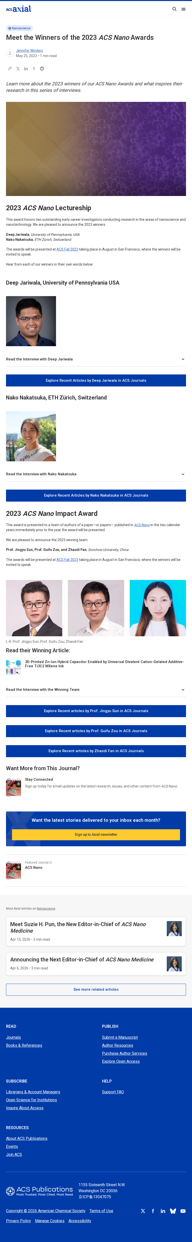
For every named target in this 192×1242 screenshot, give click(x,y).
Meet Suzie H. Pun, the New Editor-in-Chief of (78, 927)
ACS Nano (142, 525)
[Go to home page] (40, 1191)
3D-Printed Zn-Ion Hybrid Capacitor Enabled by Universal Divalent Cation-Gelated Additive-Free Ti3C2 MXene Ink (104, 664)
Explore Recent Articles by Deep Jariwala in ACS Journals (96, 380)
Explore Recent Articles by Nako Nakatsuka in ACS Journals (96, 495)
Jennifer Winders (29, 51)
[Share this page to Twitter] (18, 69)
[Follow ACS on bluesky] (173, 1211)
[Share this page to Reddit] (42, 69)
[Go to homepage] (18, 9)
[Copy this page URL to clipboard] (10, 69)
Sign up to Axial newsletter (96, 835)
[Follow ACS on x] (143, 1211)
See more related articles (96, 989)
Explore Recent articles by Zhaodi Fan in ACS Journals (96, 751)
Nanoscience (21, 28)
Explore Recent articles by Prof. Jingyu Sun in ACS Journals (96, 711)
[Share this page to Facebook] (34, 69)
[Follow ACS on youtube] (183, 1211)
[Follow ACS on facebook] (153, 1211)
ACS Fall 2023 (67, 249)
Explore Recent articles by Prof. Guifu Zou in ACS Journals (96, 731)
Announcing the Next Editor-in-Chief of (82, 959)
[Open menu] (183, 9)
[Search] (174, 9)
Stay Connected (39, 779)
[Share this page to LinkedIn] (26, 69)
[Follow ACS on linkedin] (163, 1211)
